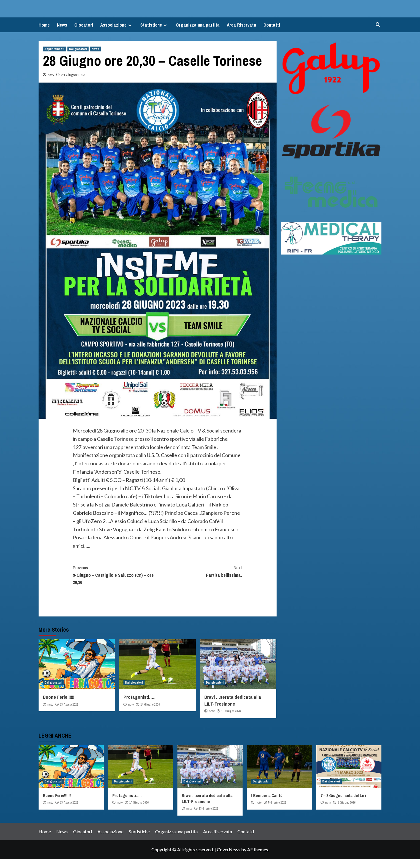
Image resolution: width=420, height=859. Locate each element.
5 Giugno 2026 (277, 802)
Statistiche (151, 25)
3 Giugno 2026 (347, 802)
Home (44, 25)
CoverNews (228, 849)
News (62, 25)
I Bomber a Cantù (267, 795)
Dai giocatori (78, 49)
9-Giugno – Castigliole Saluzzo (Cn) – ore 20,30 (113, 574)
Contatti (271, 25)
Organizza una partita (198, 25)
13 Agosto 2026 (69, 704)
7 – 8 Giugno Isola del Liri (343, 795)
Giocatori (83, 25)
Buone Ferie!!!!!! (58, 697)
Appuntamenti (54, 49)
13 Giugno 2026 (231, 711)
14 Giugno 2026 (150, 704)
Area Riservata (241, 25)
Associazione (113, 25)
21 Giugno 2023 (73, 75)
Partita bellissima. (224, 571)
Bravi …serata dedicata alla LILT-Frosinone (232, 700)
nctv (51, 75)
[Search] (377, 25)
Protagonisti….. (139, 697)
